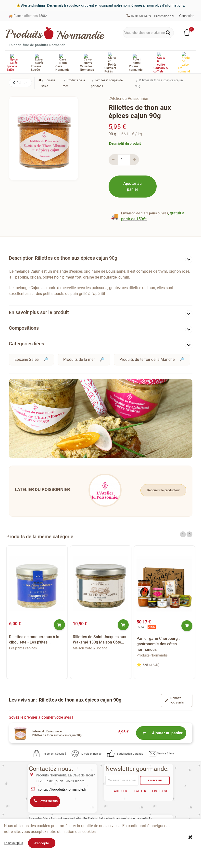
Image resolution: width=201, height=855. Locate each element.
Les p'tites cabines (23, 648)
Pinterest (159, 791)
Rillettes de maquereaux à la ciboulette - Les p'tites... (34, 639)
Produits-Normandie (152, 655)
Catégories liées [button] (26, 344)
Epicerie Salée (26, 359)
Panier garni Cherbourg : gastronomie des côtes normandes (158, 644)
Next (189, 534)
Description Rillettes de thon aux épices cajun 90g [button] (63, 258)
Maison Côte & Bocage (90, 648)
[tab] (100, 259)
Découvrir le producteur (163, 490)
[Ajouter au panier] (59, 624)
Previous (183, 534)
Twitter (140, 791)
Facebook (120, 791)
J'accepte (41, 843)
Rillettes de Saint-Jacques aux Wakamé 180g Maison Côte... (99, 639)
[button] (20, 83)
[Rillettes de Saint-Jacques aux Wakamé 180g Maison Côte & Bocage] (101, 583)
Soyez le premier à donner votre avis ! (41, 717)
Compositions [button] (24, 328)
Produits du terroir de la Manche (147, 359)
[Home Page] (39, 80)
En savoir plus (13, 843)
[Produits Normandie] (55, 33)
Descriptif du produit (125, 143)
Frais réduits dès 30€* (27, 16)
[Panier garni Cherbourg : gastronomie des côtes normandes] (164, 583)
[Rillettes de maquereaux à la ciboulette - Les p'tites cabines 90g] (37, 583)
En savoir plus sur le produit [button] (39, 312)
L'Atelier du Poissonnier (128, 98)
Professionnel (164, 16)
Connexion (186, 16)
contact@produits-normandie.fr (62, 789)
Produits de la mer (79, 359)
